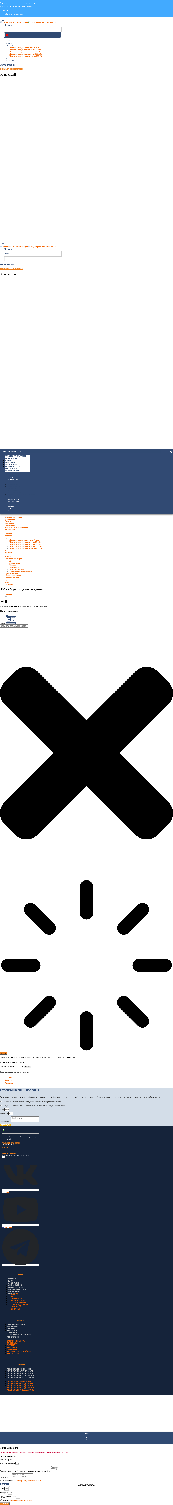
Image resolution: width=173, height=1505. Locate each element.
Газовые (9, 460)
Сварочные (11, 464)
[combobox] (14, 626)
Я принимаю (22, 1481)
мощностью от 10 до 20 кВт (20, 1371)
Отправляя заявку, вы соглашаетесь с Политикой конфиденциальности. (35, 1105)
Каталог (9, 43)
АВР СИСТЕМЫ (14, 492)
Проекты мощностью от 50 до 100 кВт (25, 54)
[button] (8, 25)
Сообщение (5, 1121)
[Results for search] (86, 965)
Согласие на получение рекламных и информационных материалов (22, 1423)
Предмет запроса (8, 1497)
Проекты (9, 45)
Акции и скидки (15, 1285)
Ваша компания (6, 1456)
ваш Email (4, 1460)
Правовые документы (8, 1405)
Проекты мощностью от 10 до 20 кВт (25, 50)
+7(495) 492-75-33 (8, 1145)
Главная (9, 41)
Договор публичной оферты (10, 1412)
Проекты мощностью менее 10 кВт (24, 48)
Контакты (10, 61)
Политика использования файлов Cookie (14, 1416)
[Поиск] (4, 34)
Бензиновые (11, 458)
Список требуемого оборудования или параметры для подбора (25, 1471)
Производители (13, 499)
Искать (27, 1067)
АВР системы (12, 471)
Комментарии (6, 1477)
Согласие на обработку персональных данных (15, 1420)
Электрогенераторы (15, 456)
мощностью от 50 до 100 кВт (20, 1375)
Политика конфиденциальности (11, 1408)
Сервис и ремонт (14, 504)
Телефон (4, 1113)
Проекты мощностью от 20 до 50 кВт (25, 52)
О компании (14, 1283)
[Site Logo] (28, 22)
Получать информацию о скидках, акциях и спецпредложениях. (32, 1102)
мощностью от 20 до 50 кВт (20, 1373)
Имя (2, 1109)
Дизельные (11, 462)
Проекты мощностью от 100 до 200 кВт (26, 56)
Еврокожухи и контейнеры (21, 495)
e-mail (5, 1147)
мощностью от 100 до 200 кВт (21, 1378)
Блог (8, 58)
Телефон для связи (7, 1463)
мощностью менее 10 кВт (19, 1369)
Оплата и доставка (14, 502)
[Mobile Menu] (2, 20)
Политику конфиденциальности (27, 1481)
